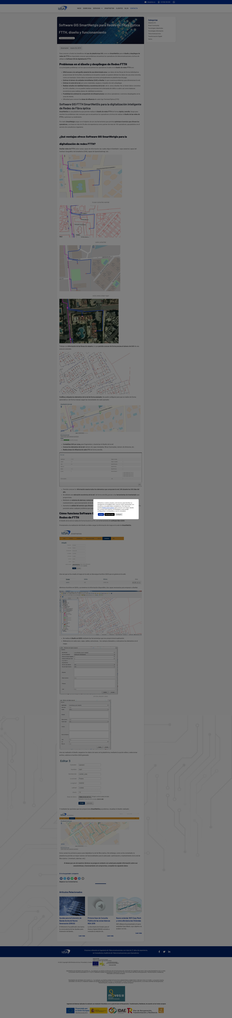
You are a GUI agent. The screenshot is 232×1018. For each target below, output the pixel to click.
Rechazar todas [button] (110, 514)
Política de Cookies (108, 508)
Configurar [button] (118, 514)
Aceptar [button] (101, 514)
